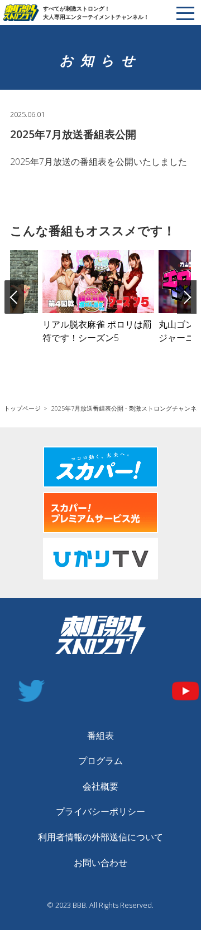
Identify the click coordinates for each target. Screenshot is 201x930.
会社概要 (100, 786)
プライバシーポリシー (100, 811)
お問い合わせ (100, 862)
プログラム (100, 760)
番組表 (100, 735)
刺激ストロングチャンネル (23, 12)
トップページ (22, 408)
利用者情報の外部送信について (100, 837)
